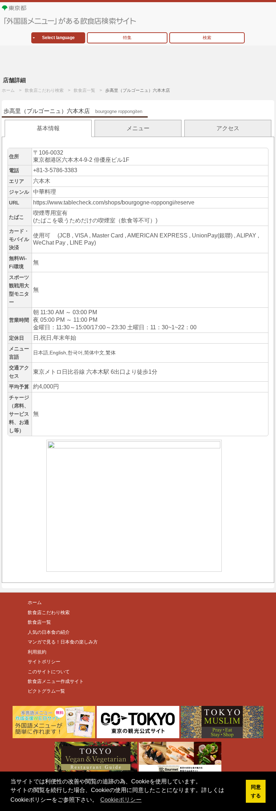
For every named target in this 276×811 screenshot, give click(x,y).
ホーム (8, 90)
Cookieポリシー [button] (121, 800)
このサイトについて (49, 671)
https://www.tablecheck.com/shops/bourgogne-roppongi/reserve (113, 202)
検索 (207, 37)
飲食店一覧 (84, 90)
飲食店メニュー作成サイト (56, 681)
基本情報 (48, 128)
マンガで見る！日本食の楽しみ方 (63, 642)
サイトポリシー (44, 661)
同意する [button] (256, 791)
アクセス (227, 128)
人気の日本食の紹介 (49, 632)
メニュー (138, 128)
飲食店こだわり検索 (44, 90)
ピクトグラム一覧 (46, 691)
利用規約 (37, 652)
